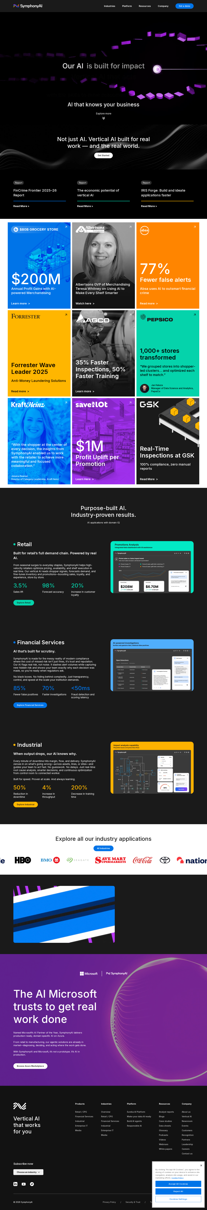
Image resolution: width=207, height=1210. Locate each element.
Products (80, 1104)
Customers (187, 1130)
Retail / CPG (81, 1112)
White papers (165, 1149)
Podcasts (163, 1135)
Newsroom (187, 1121)
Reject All (178, 1191)
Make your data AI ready (139, 1116)
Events (185, 1126)
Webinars (163, 1144)
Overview (105, 1112)
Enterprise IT (81, 1126)
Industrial (79, 1121)
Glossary (163, 1130)
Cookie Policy (177, 1178)
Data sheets (165, 1126)
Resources (164, 1104)
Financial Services (84, 1116)
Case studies (165, 1121)
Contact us (187, 1153)
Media (78, 1130)
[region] (178, 1184)
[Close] (201, 1165)
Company (187, 1104)
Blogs (161, 1116)
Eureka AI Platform (136, 1112)
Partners (186, 1139)
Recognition (188, 1135)
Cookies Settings (178, 1199)
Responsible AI (134, 1126)
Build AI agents (134, 1121)
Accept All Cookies (178, 1184)
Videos (162, 1139)
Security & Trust (133, 1202)
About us (186, 1112)
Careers (186, 1149)
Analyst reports (166, 1112)
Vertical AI (187, 1116)
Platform (131, 1104)
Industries (106, 1104)
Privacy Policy (109, 1202)
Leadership (187, 1144)
